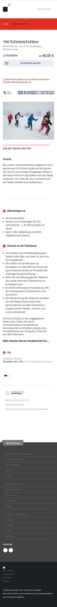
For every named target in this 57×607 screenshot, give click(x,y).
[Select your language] (7, 376)
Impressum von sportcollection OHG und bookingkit (26, 409)
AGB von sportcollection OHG (17, 400)
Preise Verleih (10, 501)
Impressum (9, 470)
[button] (5, 9)
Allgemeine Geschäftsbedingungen (19, 454)
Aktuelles (8, 506)
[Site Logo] (14, 9)
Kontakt (8, 531)
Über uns (8, 476)
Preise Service (11, 495)
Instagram (11, 550)
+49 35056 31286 (44, 9)
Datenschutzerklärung (14, 404)
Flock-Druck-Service (13, 490)
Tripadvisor (9, 520)
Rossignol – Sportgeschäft (15, 514)
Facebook (5, 550)
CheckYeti (9, 525)
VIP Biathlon (10, 536)
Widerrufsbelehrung (13, 465)
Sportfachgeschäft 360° (14, 484)
